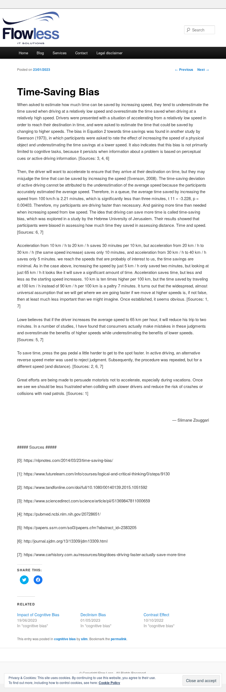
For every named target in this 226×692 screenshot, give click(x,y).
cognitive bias (65, 638)
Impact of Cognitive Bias (38, 614)
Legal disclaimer (109, 52)
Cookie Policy (109, 682)
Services (60, 52)
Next (203, 69)
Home (23, 52)
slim (84, 638)
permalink (119, 638)
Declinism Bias (93, 614)
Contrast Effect (156, 614)
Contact (81, 52)
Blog (40, 52)
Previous (184, 69)
